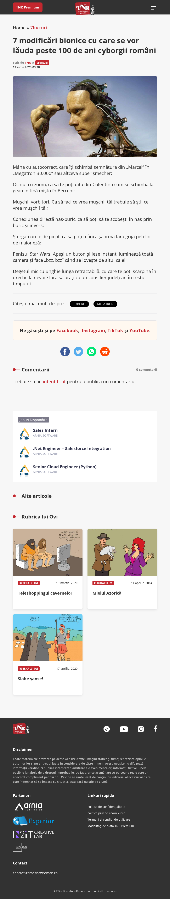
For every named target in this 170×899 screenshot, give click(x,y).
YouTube (139, 330)
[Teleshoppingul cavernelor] (48, 569)
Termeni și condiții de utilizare (108, 819)
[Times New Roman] (85, 8)
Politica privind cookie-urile (106, 813)
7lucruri (38, 27)
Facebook (67, 330)
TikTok (115, 330)
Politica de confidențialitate (106, 807)
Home (19, 27)
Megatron (105, 304)
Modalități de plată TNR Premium (110, 826)
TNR (28, 63)
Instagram (93, 330)
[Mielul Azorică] (122, 569)
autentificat (53, 381)
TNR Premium (27, 7)
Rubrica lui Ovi (28, 583)
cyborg (79, 304)
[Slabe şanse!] (48, 654)
